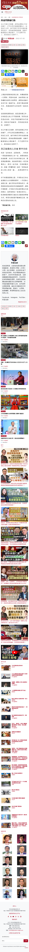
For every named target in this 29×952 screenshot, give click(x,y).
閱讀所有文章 (22, 302)
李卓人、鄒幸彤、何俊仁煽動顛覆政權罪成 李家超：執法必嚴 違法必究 (19, 725)
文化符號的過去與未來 (17, 665)
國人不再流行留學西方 (17, 773)
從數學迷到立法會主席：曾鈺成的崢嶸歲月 (12, 438)
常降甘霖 (4, 41)
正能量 (19, 44)
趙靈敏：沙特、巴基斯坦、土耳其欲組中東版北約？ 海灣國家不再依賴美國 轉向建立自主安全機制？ (14, 583)
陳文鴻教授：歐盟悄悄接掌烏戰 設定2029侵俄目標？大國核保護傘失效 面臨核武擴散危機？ (19, 766)
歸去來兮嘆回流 (15, 789)
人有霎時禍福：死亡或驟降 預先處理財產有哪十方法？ (7, 223)
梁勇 (13, 784)
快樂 (3, 47)
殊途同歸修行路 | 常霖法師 (17, 17)
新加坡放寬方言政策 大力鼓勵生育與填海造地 (13, 389)
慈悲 (7, 47)
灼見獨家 (10, 44)
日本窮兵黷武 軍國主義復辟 (18, 798)
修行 (15, 44)
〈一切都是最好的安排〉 (17, 90)
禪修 (24, 44)
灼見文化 (3, 411)
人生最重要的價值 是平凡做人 (19, 690)
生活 (5, 17)
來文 (13, 709)
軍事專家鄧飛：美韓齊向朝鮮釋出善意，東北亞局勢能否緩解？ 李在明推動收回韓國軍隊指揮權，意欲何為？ (14, 544)
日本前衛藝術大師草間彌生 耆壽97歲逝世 (12, 413)
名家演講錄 (3, 436)
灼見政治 (3, 333)
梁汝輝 (13, 743)
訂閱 (26, 940)
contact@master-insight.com (16, 930)
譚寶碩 (13, 691)
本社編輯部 (5, 339)
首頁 (2, 17)
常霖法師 (11, 38)
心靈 (9, 17)
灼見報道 (3, 360)
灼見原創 (4, 44)
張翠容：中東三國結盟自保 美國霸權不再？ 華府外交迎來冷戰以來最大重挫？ (19, 750)
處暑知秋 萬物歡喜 (16, 731)
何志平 (13, 667)
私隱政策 (26, 947)
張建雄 (13, 774)
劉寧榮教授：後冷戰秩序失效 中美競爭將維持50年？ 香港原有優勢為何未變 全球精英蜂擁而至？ (19, 758)
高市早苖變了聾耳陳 (16, 806)
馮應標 (13, 791)
